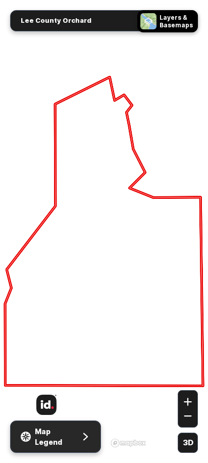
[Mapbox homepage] (128, 442)
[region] (104, 231)
